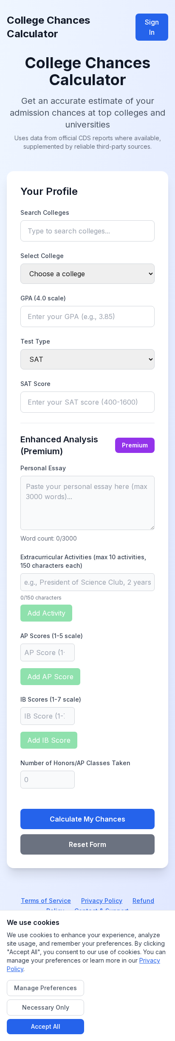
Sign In (152, 27)
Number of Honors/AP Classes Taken (75, 762)
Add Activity (46, 613)
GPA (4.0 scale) (43, 298)
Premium (135, 445)
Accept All (45, 1026)
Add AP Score (50, 676)
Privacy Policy (101, 900)
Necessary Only (45, 1007)
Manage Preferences (45, 987)
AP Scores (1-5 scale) (51, 635)
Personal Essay (43, 468)
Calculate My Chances (87, 819)
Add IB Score (49, 740)
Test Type (35, 341)
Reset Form (87, 844)
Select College (42, 255)
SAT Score (35, 383)
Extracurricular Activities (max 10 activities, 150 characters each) (83, 561)
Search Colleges (44, 212)
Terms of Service (46, 900)
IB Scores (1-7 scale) (50, 699)
